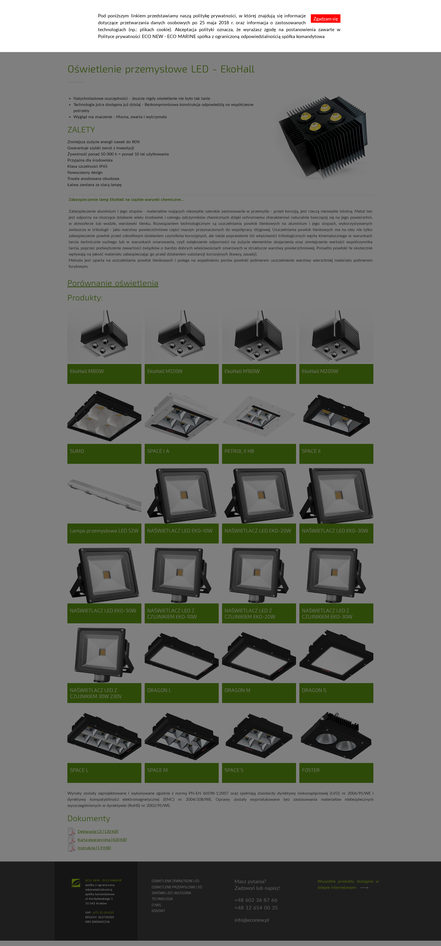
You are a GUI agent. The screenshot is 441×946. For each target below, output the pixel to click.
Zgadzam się (325, 18)
